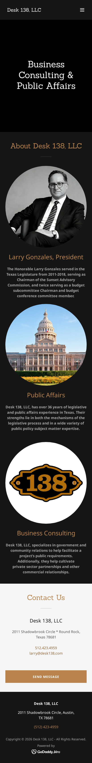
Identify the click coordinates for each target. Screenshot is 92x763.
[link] (24, 10)
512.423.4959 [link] (46, 647)
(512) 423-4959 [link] (46, 726)
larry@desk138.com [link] (46, 653)
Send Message (46, 677)
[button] (82, 9)
